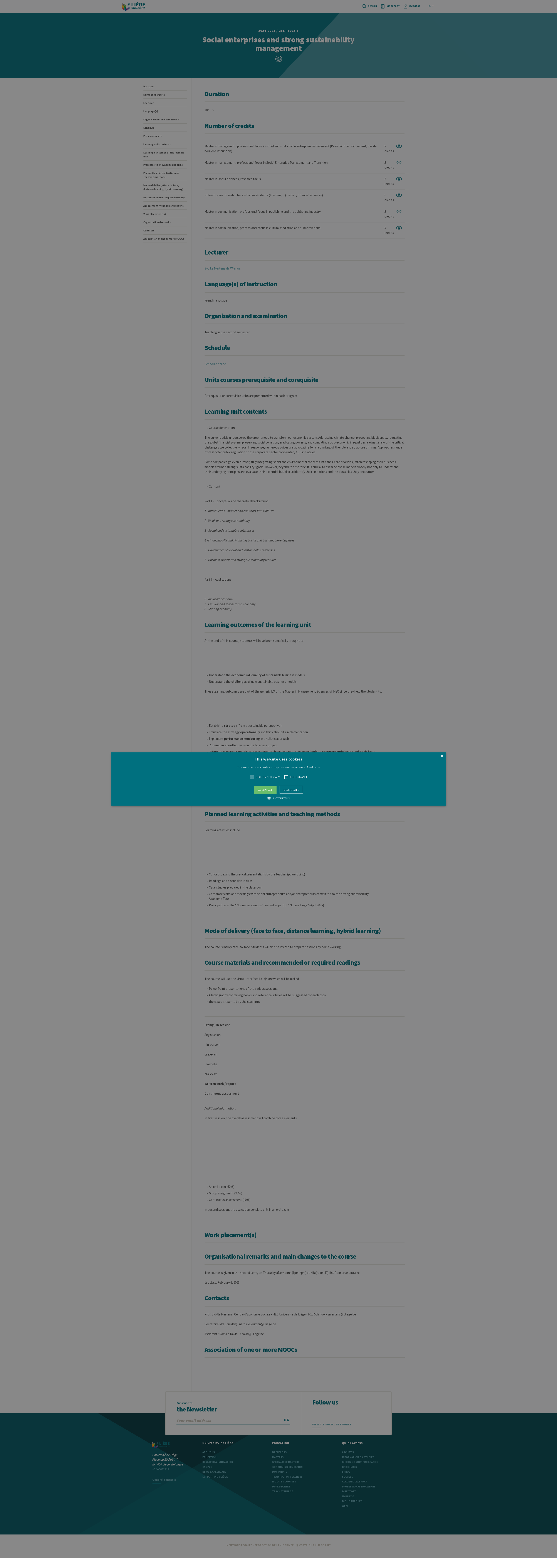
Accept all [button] (265, 789)
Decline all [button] (291, 789)
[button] (278, 779)
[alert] (278, 779)
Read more (313, 767)
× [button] (441, 756)
